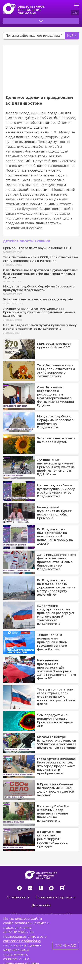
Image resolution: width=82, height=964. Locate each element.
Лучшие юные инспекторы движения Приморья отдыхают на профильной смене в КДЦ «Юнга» (39, 312)
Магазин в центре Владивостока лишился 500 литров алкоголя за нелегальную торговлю (56, 742)
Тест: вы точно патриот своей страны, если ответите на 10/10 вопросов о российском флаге (56, 697)
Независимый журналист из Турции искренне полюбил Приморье (54, 512)
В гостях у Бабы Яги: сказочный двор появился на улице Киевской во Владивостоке (53, 813)
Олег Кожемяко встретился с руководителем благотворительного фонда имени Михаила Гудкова (40, 273)
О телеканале (18, 897)
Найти (71, 35)
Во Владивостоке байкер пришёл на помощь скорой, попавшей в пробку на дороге (55, 536)
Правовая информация (55, 897)
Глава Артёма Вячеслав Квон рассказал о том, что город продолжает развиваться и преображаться (56, 766)
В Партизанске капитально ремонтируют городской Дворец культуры (52, 839)
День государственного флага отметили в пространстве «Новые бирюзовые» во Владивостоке (56, 562)
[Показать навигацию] (76, 5)
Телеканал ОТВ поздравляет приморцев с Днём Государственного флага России (52, 642)
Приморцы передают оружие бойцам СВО (37, 248)
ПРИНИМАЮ (65, 945)
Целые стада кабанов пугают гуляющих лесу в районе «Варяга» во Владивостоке (40, 327)
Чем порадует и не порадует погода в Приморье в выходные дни (55, 720)
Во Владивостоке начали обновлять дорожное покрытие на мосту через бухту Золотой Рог (56, 587)
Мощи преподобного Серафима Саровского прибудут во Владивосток (38, 288)
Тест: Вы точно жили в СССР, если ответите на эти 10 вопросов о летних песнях (40, 259)
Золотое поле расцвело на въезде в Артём (38, 299)
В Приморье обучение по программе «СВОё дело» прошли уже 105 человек (55, 789)
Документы (41, 905)
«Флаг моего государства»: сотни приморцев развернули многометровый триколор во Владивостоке (56, 615)
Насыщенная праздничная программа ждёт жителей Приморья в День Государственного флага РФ (56, 669)
